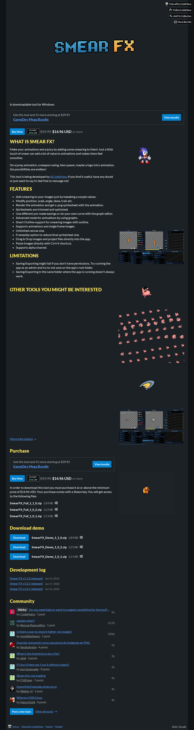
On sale (182, 726)
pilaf (23, 658)
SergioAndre (28, 647)
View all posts (44, 711)
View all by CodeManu (32, 726)
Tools (174, 726)
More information (21, 439)
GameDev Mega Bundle (31, 119)
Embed (58, 726)
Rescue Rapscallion (32, 625)
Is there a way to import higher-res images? (44, 631)
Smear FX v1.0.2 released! (26, 583)
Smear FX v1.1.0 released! (26, 578)
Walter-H (26, 691)
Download (19, 537)
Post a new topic (21, 711)
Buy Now (17, 131)
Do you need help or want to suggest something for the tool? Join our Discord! (79, 609)
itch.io (16, 726)
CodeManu (27, 614)
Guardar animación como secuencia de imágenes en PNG (53, 642)
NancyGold (27, 702)
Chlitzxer (26, 680)
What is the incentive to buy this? (37, 653)
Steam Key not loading (31, 675)
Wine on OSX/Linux (29, 697)
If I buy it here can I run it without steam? (42, 664)
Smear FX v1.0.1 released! (26, 589)
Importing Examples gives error (36, 686)
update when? (25, 620)
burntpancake (29, 669)
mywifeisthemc (30, 636)
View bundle (171, 117)
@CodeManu (58, 176)
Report (49, 726)
